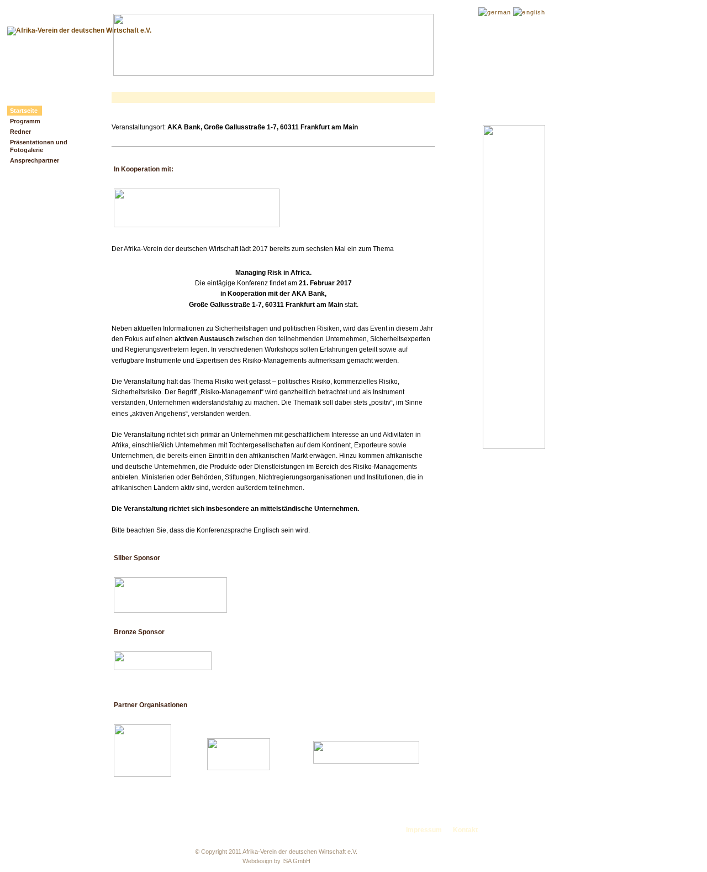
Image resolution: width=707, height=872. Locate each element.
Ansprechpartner (34, 160)
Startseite (24, 110)
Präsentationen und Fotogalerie (38, 146)
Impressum (424, 830)
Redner (20, 131)
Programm (25, 121)
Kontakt (465, 830)
